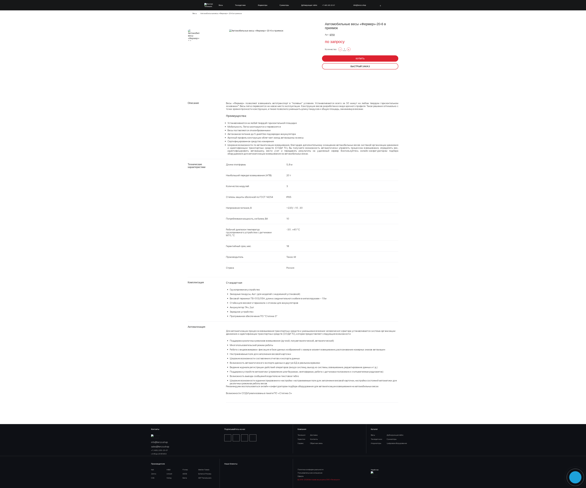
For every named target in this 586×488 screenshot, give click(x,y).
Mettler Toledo (203, 470)
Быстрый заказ (360, 66)
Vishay (169, 478)
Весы (221, 5)
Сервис (301, 443)
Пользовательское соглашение (310, 473)
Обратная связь (316, 443)
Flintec (185, 470)
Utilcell (169, 474)
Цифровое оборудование (397, 443)
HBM (168, 470)
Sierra (185, 478)
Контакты (314, 439)
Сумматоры (284, 5)
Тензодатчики (240, 5)
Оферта (301, 476)
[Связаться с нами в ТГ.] (575, 477)
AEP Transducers (204, 478)
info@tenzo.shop (359, 5)
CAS (152, 478)
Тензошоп (302, 435)
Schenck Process (204, 474)
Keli (152, 470)
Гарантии (301, 439)
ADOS (185, 474)
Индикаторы (262, 5)
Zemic (153, 474)
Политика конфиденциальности (311, 469)
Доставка (314, 435)
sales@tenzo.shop (160, 446)
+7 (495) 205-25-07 (159, 450)
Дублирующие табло (309, 5)
